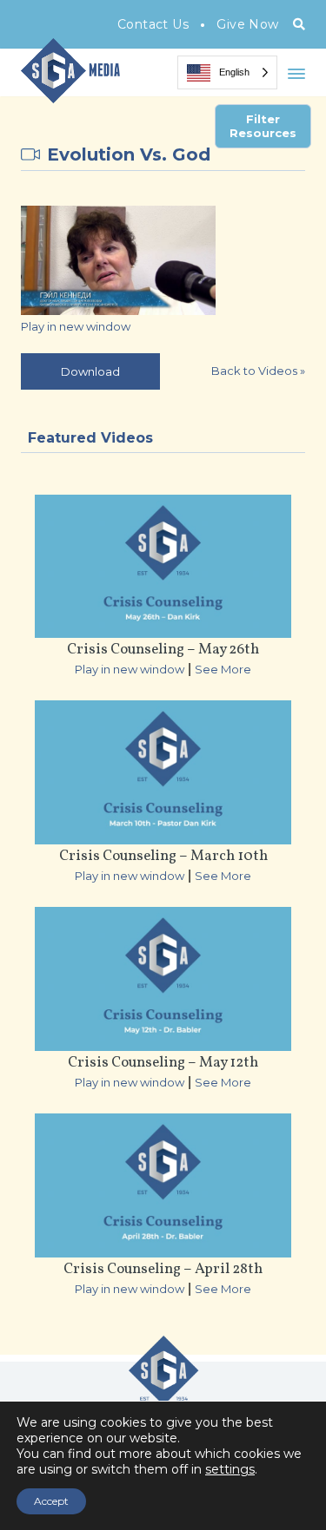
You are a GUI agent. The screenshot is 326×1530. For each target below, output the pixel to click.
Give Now (247, 24)
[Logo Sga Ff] (163, 1398)
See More (223, 669)
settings (230, 1469)
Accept (51, 1500)
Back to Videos (258, 371)
